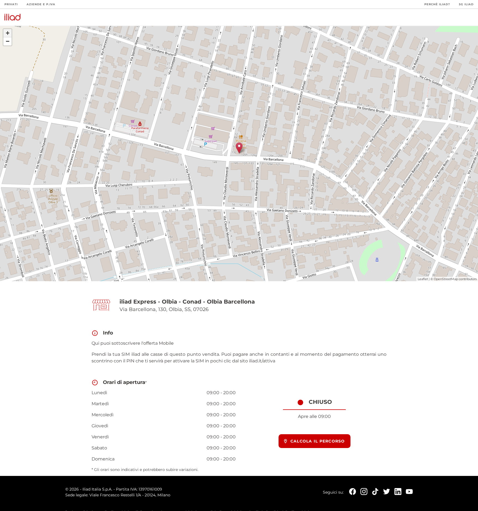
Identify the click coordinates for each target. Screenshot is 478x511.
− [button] (7, 41)
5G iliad (466, 4)
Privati (11, 4)
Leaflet (423, 279)
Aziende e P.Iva (41, 4)
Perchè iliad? (437, 4)
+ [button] (7, 33)
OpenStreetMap (446, 279)
